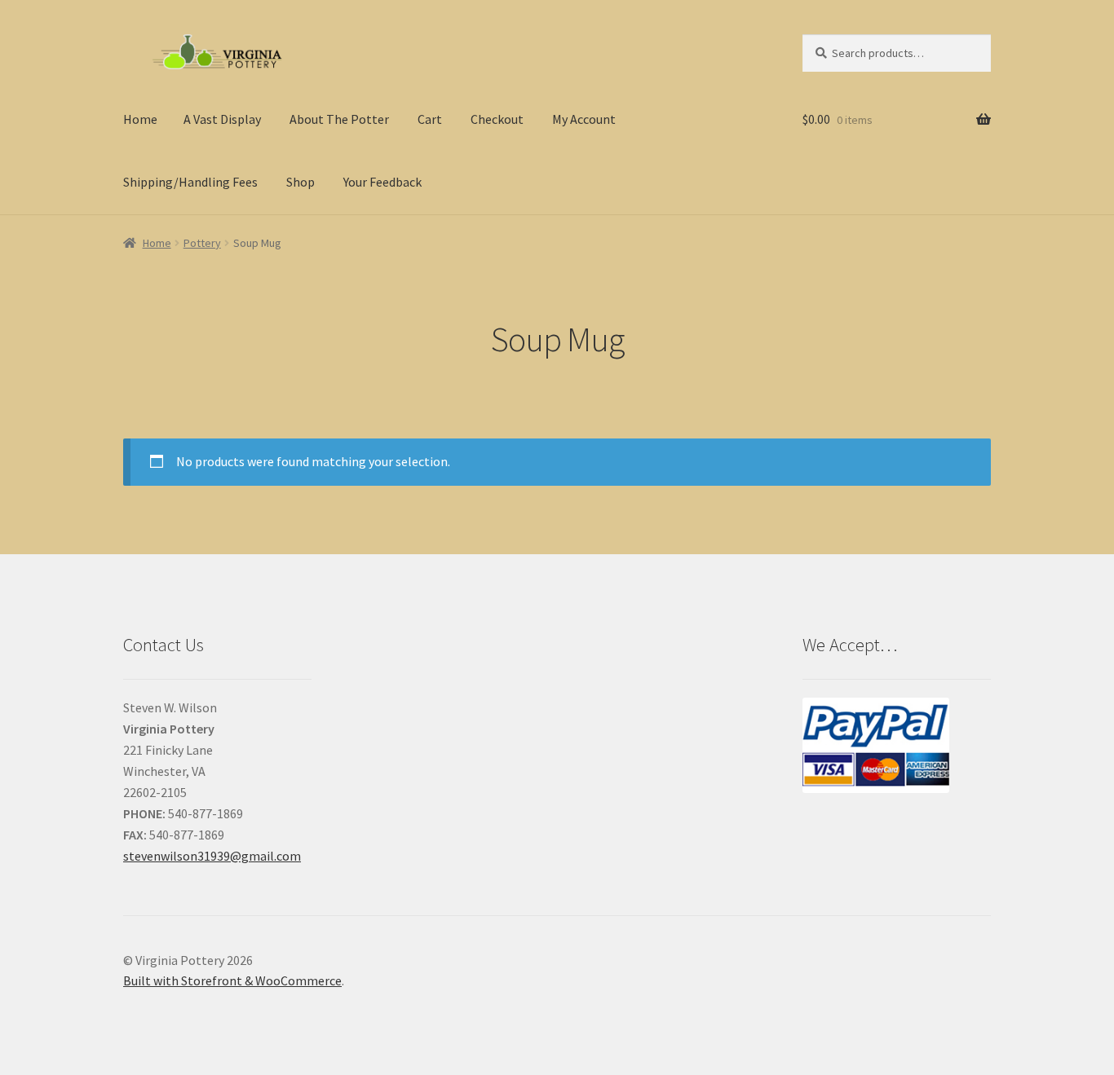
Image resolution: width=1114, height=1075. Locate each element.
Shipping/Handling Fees (190, 182)
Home (140, 119)
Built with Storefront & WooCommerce (232, 980)
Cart (430, 119)
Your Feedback (382, 182)
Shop (300, 182)
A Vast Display (222, 119)
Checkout (497, 119)
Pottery (202, 243)
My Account (584, 119)
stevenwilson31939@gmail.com (212, 856)
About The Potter (339, 119)
